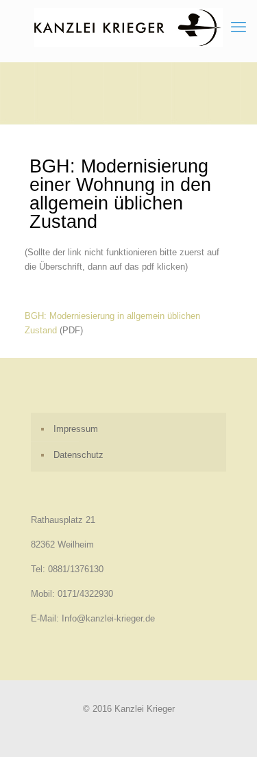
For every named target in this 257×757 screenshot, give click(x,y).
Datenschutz (78, 455)
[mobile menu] (238, 27)
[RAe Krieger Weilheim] (128, 27)
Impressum (75, 429)
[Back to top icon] (229, 729)
